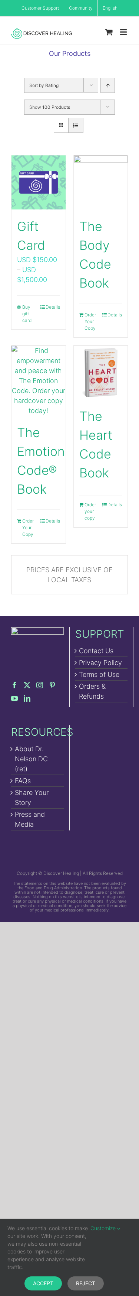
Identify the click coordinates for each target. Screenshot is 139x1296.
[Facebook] (14, 685)
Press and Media (30, 819)
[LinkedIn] (27, 698)
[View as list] (76, 125)
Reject (85, 1283)
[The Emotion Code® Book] (38, 381)
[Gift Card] (38, 182)
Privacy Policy (100, 663)
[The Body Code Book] (101, 182)
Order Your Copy (90, 321)
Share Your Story (32, 797)
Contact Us (96, 651)
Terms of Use (99, 674)
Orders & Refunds (92, 691)
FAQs (23, 781)
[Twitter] (27, 685)
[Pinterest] (52, 685)
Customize (103, 1228)
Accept (43, 1283)
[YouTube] (14, 698)
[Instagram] (39, 685)
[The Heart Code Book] (101, 373)
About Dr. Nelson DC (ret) (31, 759)
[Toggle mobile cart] (109, 32)
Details (53, 307)
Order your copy (90, 511)
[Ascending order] (107, 85)
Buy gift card (27, 313)
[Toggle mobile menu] (124, 32)
